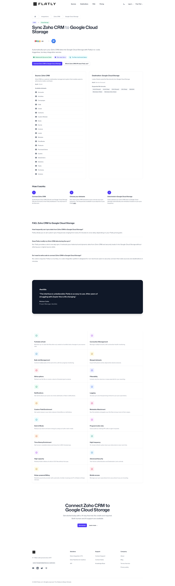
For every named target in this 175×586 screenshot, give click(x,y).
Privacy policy (125, 567)
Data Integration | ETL (76, 556)
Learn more (93, 525)
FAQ (94, 4)
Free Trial (139, 4)
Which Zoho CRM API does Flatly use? (77, 63)
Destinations (84, 4)
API (71, 563)
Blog (122, 560)
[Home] (35, 16)
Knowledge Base (100, 563)
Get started (82, 525)
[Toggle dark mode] (124, 4)
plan (74, 203)
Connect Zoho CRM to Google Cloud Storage (47, 63)
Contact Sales (99, 560)
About (122, 556)
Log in (130, 4)
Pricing (102, 4)
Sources (73, 4)
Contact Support (100, 556)
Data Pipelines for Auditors (78, 560)
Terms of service (125, 563)
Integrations (45, 16)
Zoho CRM (57, 16)
